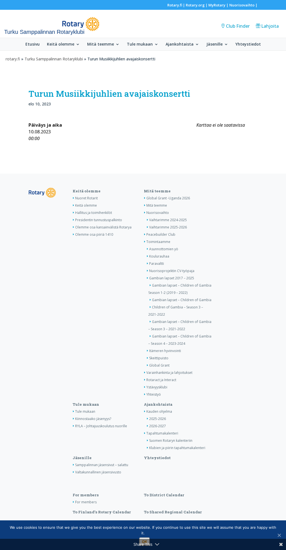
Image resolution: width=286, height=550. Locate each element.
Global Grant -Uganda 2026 (168, 198)
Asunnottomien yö (163, 249)
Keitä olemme (60, 44)
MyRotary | (218, 5)
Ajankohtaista (180, 44)
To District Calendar (164, 494)
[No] (279, 535)
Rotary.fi (174, 5)
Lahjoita (270, 26)
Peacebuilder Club (160, 234)
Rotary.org (195, 5)
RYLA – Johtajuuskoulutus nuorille (101, 426)
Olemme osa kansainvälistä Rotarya (103, 227)
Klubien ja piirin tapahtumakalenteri (177, 447)
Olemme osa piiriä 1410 (94, 234)
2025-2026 (157, 418)
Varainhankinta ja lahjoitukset (169, 372)
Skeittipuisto (158, 358)
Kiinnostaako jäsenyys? (93, 418)
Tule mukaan (140, 44)
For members (86, 494)
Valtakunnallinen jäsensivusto (98, 472)
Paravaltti (156, 263)
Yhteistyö (153, 394)
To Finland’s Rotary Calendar (102, 511)
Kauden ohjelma (159, 411)
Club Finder (238, 26)
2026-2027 (157, 426)
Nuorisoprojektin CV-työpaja (171, 270)
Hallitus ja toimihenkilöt (93, 212)
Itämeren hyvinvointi (165, 350)
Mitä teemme (100, 44)
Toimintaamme (158, 241)
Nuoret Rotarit (86, 198)
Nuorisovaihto (241, 5)
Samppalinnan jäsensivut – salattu (101, 464)
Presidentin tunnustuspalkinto (98, 220)
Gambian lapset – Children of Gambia (181, 300)
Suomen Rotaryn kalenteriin (170, 440)
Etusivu (32, 44)
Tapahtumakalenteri (162, 433)
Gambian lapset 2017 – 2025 (171, 278)
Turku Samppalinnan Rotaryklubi (54, 59)
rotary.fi (13, 59)
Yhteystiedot (248, 44)
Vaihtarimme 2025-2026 (168, 227)
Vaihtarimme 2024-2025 (168, 220)
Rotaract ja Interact (161, 379)
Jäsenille (214, 44)
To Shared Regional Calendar (173, 511)
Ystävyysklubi (156, 387)
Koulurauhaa (159, 256)
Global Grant (159, 365)
